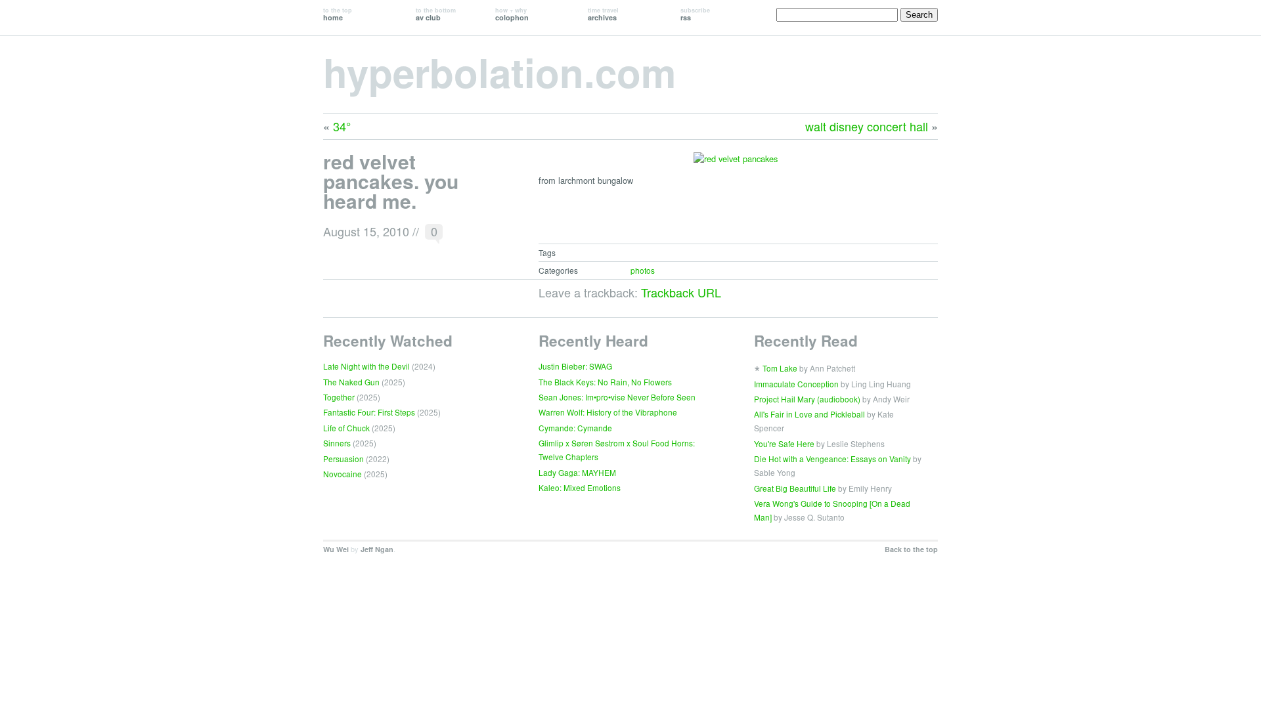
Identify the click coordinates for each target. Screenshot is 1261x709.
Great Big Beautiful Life (795, 488)
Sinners (337, 442)
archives (603, 14)
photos (642, 270)
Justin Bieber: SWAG (575, 366)
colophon (512, 14)
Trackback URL (681, 292)
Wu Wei (336, 549)
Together (339, 396)
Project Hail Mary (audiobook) (807, 398)
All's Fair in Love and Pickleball (809, 413)
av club (436, 14)
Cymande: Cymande (575, 427)
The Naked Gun (351, 381)
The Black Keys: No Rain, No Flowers (605, 381)
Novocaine (342, 473)
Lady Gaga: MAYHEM (577, 472)
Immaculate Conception (796, 383)
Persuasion (343, 458)
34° (342, 126)
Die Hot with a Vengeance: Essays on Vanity (832, 458)
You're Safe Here (784, 443)
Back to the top (911, 549)
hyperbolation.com (499, 71)
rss (695, 14)
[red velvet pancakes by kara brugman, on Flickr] (736, 165)
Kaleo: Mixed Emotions (580, 487)
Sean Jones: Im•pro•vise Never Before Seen (617, 396)
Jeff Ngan (377, 549)
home (337, 14)
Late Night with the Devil (366, 366)
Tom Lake (780, 368)
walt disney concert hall (866, 126)
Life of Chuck (346, 427)
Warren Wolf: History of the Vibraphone (608, 412)
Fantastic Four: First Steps (369, 412)
